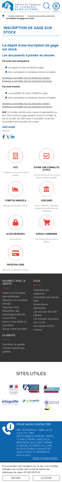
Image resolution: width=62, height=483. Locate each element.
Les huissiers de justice (45, 318)
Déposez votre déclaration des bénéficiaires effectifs (13, 311)
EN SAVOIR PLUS (32, 472)
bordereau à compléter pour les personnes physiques (27, 81)
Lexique (37, 329)
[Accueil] (3, 16)
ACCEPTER (46, 478)
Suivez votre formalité (14, 328)
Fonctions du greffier (13, 344)
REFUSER (15, 478)
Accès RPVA (9, 318)
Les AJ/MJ (39, 322)
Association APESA (44, 326)
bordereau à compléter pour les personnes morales (26, 78)
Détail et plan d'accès (45, 458)
